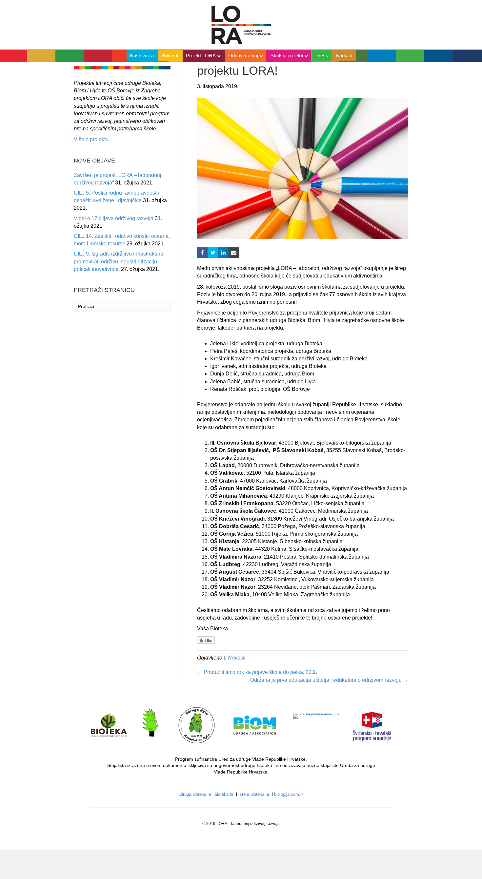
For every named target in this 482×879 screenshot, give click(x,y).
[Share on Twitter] (213, 252)
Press (321, 55)
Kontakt (344, 55)
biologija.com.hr (289, 794)
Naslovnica (142, 55)
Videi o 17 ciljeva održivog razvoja (113, 218)
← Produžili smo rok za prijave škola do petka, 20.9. (257, 672)
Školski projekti (287, 55)
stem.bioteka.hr (254, 794)
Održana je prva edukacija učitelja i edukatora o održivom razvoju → (329, 680)
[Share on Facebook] (202, 252)
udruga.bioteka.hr (194, 794)
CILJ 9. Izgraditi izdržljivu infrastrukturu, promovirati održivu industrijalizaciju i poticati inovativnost (119, 261)
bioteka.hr (225, 794)
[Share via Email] (234, 252)
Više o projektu (91, 139)
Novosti (170, 55)
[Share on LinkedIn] (223, 252)
